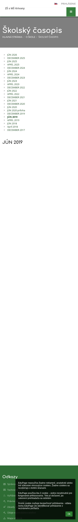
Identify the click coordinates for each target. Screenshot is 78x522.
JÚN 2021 (12, 100)
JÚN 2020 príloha (16, 110)
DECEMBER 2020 (16, 103)
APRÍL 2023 (13, 84)
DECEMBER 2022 (16, 87)
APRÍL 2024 (13, 74)
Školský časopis (48, 37)
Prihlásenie (68, 3)
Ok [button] (69, 514)
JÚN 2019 (12, 117)
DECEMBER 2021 (16, 97)
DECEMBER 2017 (16, 130)
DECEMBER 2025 (16, 58)
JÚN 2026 (12, 54)
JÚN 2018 (12, 123)
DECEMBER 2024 (16, 67)
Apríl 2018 (12, 126)
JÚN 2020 (12, 107)
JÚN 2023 (12, 81)
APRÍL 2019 (13, 120)
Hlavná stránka (12, 37)
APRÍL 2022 (13, 94)
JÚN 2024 (12, 71)
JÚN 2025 (12, 61)
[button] (71, 11)
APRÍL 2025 (13, 64)
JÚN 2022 (12, 90)
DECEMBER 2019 (16, 113)
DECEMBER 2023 (16, 77)
